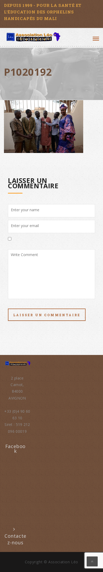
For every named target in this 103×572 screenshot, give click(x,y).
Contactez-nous (15, 539)
